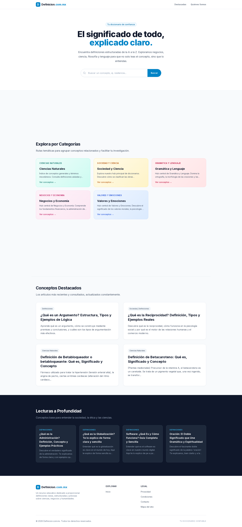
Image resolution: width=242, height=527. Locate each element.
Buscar (154, 73)
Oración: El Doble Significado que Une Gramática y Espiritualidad (186, 437)
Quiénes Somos (198, 4)
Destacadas (180, 4)
